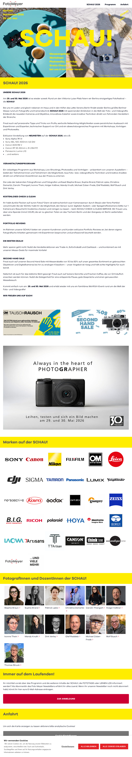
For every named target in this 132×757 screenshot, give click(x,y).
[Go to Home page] (13, 4)
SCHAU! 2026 (93, 4)
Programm (110, 4)
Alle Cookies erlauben (114, 746)
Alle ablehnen (88, 746)
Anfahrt (124, 4)
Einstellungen (68, 746)
